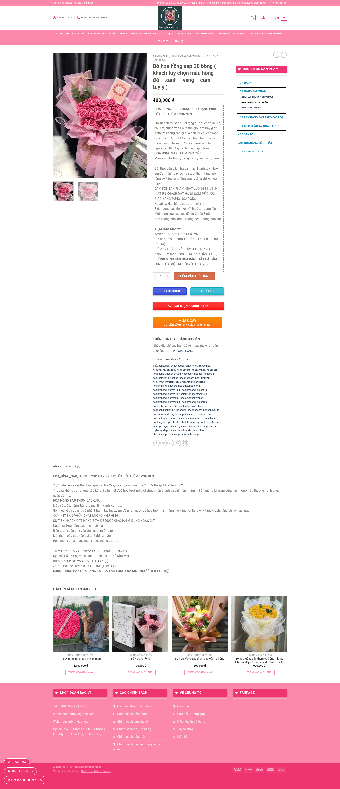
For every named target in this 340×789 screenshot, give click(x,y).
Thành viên (257, 33)
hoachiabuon (173, 373)
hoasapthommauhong (165, 418)
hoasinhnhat (209, 418)
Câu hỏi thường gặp (191, 714)
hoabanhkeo (198, 369)
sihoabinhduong (190, 434)
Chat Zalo (19, 762)
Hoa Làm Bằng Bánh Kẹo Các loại (142, 33)
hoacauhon (159, 373)
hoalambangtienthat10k (195, 389)
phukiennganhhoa (206, 426)
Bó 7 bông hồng (140, 658)
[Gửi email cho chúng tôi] (285, 3)
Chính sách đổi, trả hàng (134, 729)
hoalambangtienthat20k (166, 397)
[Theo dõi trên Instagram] (277, 3)
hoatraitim (205, 422)
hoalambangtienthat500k (167, 401)
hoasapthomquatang (189, 418)
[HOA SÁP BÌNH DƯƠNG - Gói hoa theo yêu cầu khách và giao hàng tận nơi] (170, 18)
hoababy (171, 369)
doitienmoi (191, 365)
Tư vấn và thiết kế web (67, 771)
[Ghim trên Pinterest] (178, 443)
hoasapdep (180, 409)
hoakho (174, 377)
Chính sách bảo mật (131, 737)
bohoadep (163, 365)
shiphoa (167, 430)
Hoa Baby (78, 33)
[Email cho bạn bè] (170, 443)
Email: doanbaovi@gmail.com (74, 714)
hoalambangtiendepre (165, 385)
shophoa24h (180, 430)
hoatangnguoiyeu (162, 422)
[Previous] (59, 115)
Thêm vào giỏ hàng (194, 276)
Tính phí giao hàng (179, 351)
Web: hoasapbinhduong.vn (71, 721)
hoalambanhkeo (188, 406)
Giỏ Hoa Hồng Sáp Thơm (257, 97)
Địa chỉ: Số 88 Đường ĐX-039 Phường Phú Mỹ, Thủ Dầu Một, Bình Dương (79, 731)
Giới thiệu (183, 706)
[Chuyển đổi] (284, 91)
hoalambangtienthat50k (195, 401)
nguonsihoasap (186, 426)
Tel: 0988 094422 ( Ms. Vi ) (71, 706)
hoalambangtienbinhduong (190, 381)
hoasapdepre (195, 409)
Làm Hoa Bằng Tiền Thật (212, 33)
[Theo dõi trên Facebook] (274, 3)
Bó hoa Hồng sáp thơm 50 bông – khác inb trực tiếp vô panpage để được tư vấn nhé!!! (259, 660)
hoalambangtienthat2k (192, 397)
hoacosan (187, 373)
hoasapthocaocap (185, 414)
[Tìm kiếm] (252, 18)
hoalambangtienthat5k (165, 406)
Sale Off (238, 33)
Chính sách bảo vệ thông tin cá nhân (136, 746)
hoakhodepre (186, 377)
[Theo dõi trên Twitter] (281, 3)
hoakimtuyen (202, 377)
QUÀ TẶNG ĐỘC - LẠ (250, 151)
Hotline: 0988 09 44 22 (26, 780)
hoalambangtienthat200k (193, 393)
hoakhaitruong (161, 377)
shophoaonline (196, 430)
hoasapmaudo (211, 409)
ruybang (157, 430)
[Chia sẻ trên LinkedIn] (185, 443)
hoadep (198, 373)
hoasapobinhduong (163, 414)
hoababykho (183, 369)
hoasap (202, 406)
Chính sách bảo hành (132, 714)
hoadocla (209, 373)
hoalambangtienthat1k (165, 393)
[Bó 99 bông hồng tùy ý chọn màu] (81, 624)
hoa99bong (159, 369)
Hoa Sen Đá (245, 134)
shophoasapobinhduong (166, 434)
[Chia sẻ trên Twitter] (163, 443)
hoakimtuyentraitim (163, 381)
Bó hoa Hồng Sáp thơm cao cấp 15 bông (199, 658)
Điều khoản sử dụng (191, 721)
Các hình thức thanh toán (134, 706)
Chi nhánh (274, 33)
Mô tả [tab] (57, 466)
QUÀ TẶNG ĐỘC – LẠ (180, 33)
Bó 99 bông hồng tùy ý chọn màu (81, 659)
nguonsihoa (170, 426)
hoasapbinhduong (163, 409)
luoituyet (157, 426)
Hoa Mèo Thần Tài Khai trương (260, 125)
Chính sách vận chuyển (133, 721)
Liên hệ (178, 41)
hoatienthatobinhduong (186, 422)
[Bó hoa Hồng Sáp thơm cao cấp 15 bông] (200, 624)
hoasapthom (204, 414)
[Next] (140, 115)
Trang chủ (61, 33)
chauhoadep (177, 365)
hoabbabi (212, 369)
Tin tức (163, 41)
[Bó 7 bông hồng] (140, 624)
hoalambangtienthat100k (167, 389)
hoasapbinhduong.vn (88, 767)
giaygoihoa (204, 365)
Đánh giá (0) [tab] (72, 466)
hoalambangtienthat (189, 385)
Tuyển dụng (185, 729)
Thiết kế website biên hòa (96, 771)
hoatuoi (216, 422)
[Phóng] (58, 173)
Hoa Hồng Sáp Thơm (101, 33)
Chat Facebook (22, 771)
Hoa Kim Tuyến (251, 107)
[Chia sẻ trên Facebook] (156, 443)
